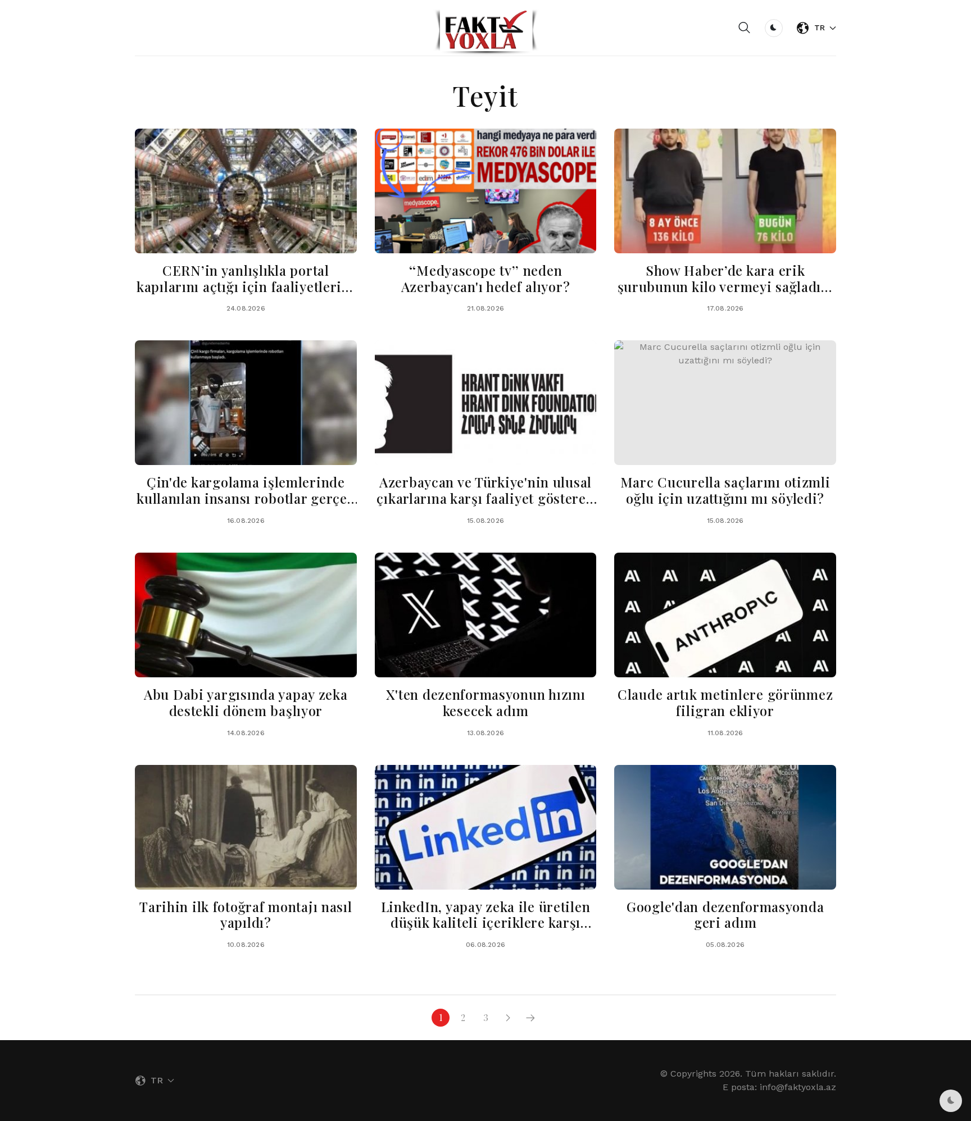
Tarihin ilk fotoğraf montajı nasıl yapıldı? (245, 914)
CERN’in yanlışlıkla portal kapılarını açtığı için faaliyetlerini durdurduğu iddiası (246, 286)
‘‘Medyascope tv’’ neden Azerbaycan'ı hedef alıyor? (485, 278)
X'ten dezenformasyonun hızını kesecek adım (486, 702)
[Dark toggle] (774, 28)
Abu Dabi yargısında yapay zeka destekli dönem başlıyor (246, 702)
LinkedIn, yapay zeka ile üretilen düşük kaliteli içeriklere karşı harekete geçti (486, 922)
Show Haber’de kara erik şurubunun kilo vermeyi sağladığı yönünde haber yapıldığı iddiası (725, 286)
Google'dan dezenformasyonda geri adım (725, 914)
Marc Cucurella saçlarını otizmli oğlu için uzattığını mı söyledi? (725, 490)
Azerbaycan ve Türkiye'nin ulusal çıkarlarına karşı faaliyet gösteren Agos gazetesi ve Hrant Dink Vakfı (485, 498)
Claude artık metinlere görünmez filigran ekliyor (725, 702)
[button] (744, 28)
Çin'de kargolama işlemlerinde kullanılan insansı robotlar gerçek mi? (246, 498)
